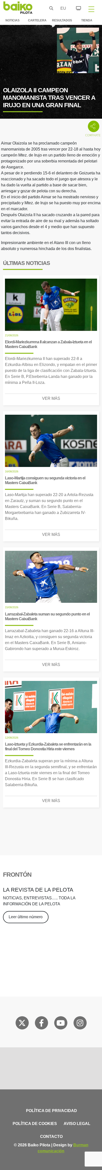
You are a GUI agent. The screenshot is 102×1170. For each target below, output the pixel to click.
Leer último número (26, 917)
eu (61, 8)
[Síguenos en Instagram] (80, 1024)
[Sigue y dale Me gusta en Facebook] (41, 1024)
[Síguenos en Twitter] (22, 1024)
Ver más (51, 398)
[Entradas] (75, 7)
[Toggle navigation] (91, 8)
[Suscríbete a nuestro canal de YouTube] (60, 1024)
